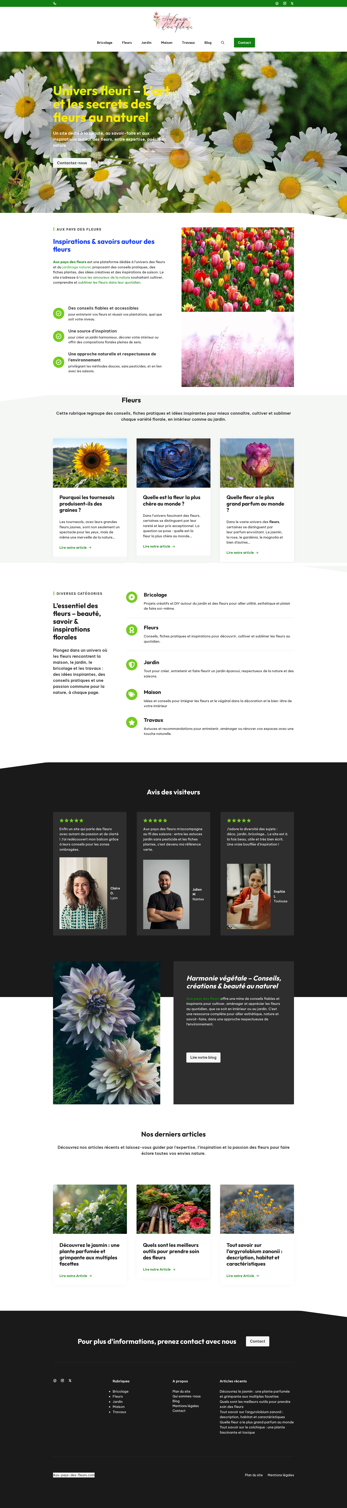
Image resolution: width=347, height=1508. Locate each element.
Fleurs (127, 43)
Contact (244, 43)
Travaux (188, 43)
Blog (207, 43)
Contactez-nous (72, 163)
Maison (166, 43)
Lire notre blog (203, 1057)
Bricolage (104, 43)
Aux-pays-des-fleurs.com (74, 1475)
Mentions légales (185, 1406)
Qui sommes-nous (186, 1396)
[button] (222, 43)
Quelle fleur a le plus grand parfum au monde (257, 1422)
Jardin (146, 43)
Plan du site (181, 1391)
